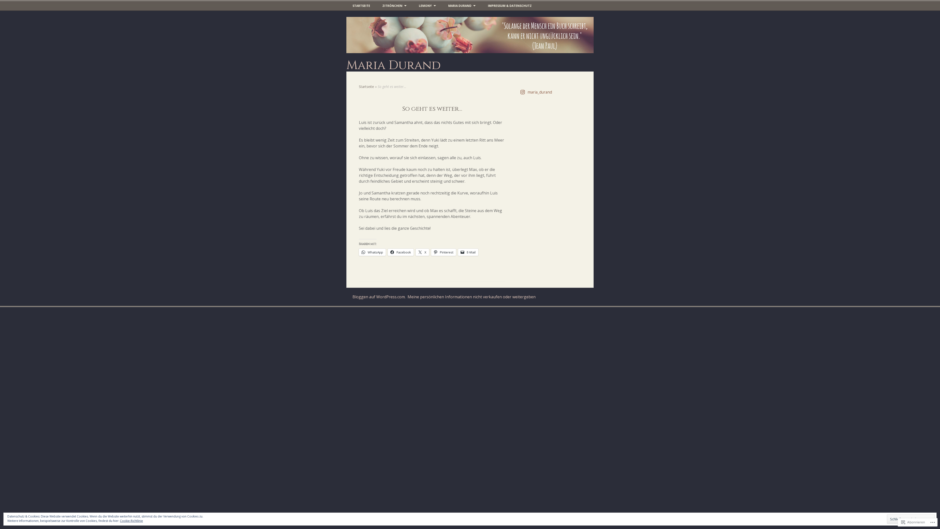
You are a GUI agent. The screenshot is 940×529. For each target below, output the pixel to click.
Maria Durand (459, 6)
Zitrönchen (392, 6)
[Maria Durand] (470, 35)
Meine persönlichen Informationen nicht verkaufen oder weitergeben (472, 297)
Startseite (361, 6)
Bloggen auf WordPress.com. (379, 297)
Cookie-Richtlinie (131, 521)
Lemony (425, 6)
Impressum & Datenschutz (510, 6)
